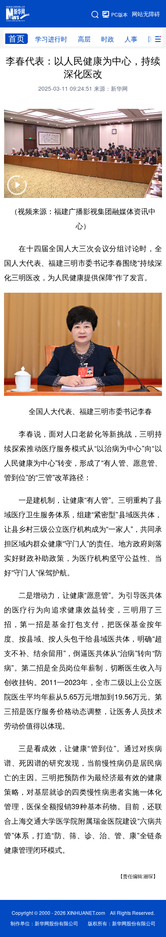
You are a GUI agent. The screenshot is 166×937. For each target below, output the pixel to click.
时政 (107, 39)
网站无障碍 (146, 14)
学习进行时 (51, 39)
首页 (16, 38)
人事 (130, 39)
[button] (17, 190)
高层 (84, 39)
